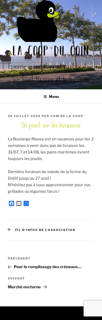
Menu (54, 96)
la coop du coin (51, 51)
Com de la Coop (67, 116)
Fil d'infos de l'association (45, 230)
